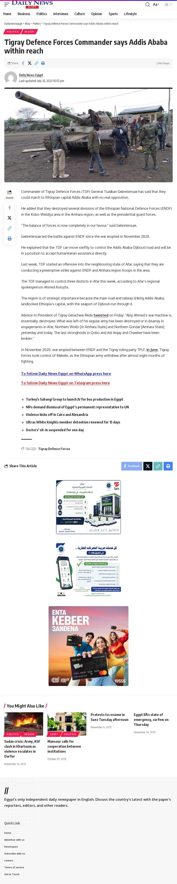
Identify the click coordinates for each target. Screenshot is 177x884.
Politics (13, 31)
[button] (8, 4)
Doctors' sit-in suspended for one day (55, 430)
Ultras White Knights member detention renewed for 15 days (73, 422)
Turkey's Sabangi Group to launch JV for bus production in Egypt (74, 399)
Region (29, 31)
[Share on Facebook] (23, 63)
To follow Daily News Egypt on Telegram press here (65, 383)
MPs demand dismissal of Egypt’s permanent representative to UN (77, 407)
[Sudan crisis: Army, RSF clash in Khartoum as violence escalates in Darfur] (23, 724)
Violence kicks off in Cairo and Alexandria (57, 414)
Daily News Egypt (31, 75)
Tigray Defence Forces (54, 449)
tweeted (100, 315)
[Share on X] (30, 63)
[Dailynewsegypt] (32, 4)
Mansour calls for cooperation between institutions (64, 746)
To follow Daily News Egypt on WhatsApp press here (66, 373)
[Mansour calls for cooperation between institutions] (66, 724)
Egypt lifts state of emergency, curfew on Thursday (151, 720)
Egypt (54, 734)
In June (152, 350)
